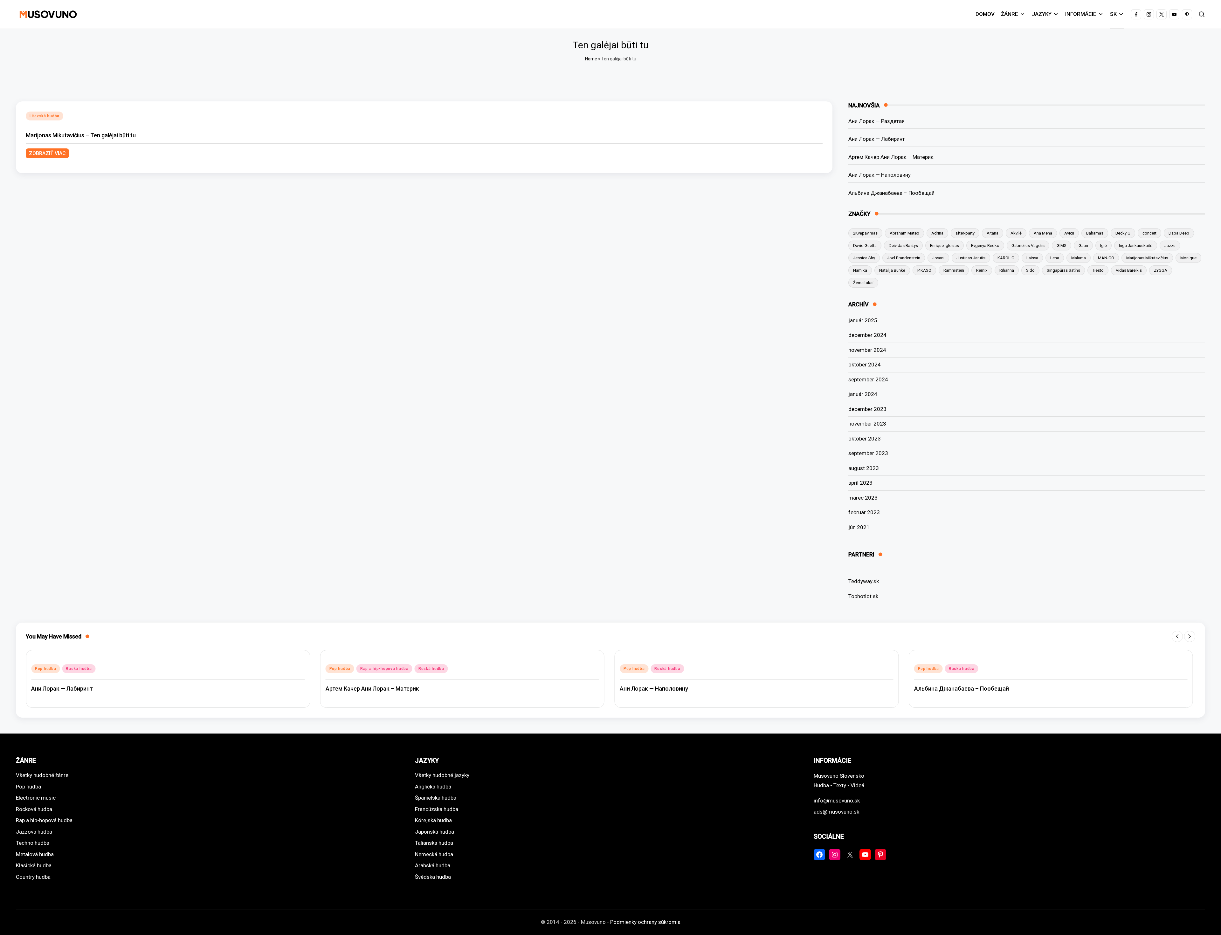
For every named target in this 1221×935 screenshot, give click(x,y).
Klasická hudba (34, 865)
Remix (981, 270)
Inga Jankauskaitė (1135, 245)
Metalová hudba (35, 854)
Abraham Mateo (904, 233)
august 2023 (863, 468)
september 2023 (868, 453)
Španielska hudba (435, 798)
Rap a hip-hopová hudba (384, 668)
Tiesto (1098, 270)
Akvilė (1016, 233)
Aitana (992, 233)
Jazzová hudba (34, 832)
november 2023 (867, 423)
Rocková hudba (34, 809)
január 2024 (862, 394)
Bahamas (1094, 233)
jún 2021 (859, 527)
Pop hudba (45, 668)
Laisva (1032, 258)
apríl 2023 (860, 483)
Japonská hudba (434, 832)
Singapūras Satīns (1063, 270)
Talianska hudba (434, 843)
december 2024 (867, 335)
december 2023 (867, 409)
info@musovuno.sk (837, 800)
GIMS (1061, 245)
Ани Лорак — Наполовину (879, 175)
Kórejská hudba (433, 820)
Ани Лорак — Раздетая (876, 121)
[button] (1177, 636)
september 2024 (868, 379)
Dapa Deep (1179, 233)
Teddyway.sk (863, 581)
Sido (1030, 270)
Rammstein (953, 270)
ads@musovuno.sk (836, 812)
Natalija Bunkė (892, 270)
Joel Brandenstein (903, 258)
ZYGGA (1160, 270)
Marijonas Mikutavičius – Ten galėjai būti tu (81, 135)
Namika (860, 270)
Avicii (1069, 233)
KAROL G (1005, 258)
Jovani (938, 258)
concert (1149, 233)
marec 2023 (863, 498)
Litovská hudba (44, 116)
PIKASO (924, 270)
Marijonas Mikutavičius (1147, 258)
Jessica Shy (864, 258)
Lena (1054, 258)
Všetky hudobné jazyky (442, 775)
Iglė (1103, 245)
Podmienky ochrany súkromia (645, 922)
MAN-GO (1106, 258)
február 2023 (864, 512)
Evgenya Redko (985, 245)
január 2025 (862, 320)
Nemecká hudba (434, 854)
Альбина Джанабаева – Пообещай (891, 193)
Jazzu (1170, 245)
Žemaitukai (863, 282)
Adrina (937, 233)
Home (591, 58)
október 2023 (864, 438)
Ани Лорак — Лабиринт (876, 139)
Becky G (1122, 233)
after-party (965, 233)
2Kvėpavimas (865, 233)
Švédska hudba (433, 877)
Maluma (1078, 258)
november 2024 (867, 350)
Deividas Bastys (903, 245)
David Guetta (865, 245)
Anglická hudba (433, 786)
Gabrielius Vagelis (1028, 245)
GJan (1083, 245)
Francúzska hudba (436, 809)
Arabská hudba (432, 865)
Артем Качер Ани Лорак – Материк (891, 157)
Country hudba (33, 877)
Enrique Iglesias (944, 245)
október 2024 (864, 364)
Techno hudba (32, 843)
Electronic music (36, 798)
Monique (1188, 258)
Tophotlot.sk (863, 596)
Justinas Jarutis (970, 258)
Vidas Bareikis (1129, 270)
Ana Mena (1043, 233)
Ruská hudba (79, 668)
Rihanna (1006, 270)
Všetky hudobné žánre (42, 775)
